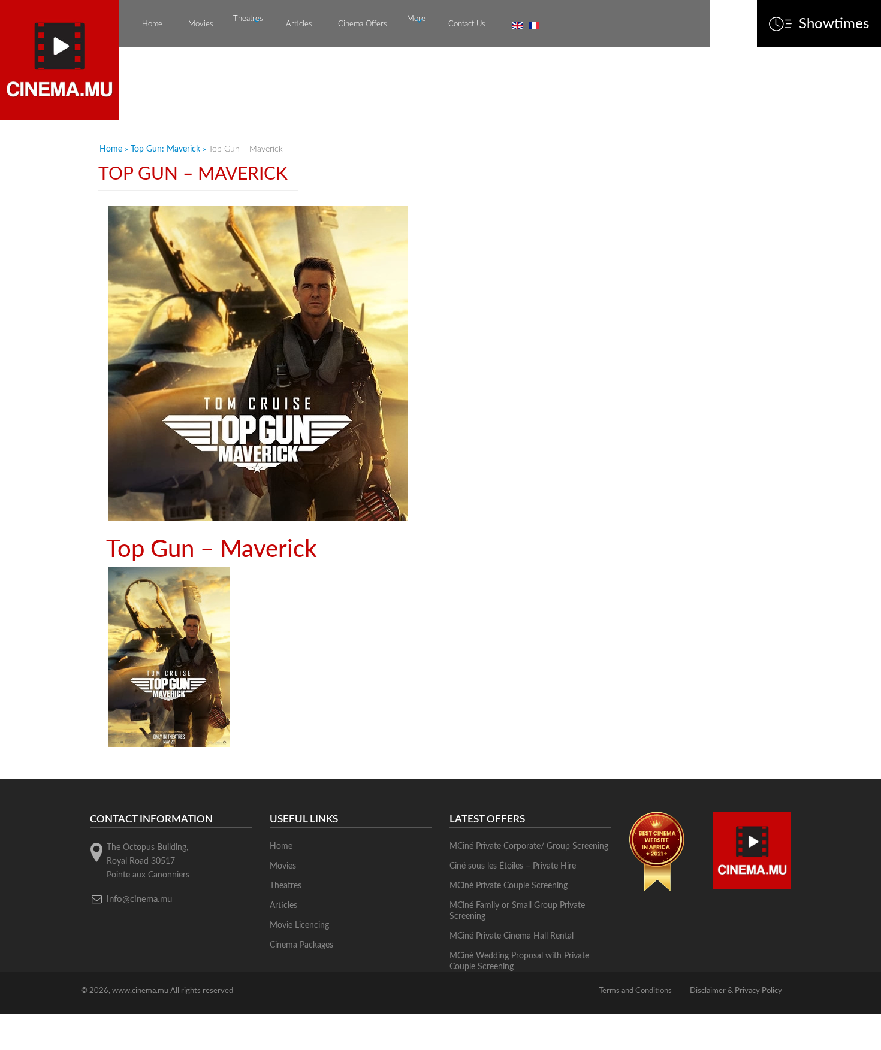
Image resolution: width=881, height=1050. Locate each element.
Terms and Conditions (635, 991)
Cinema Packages (301, 945)
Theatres (248, 19)
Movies (200, 24)
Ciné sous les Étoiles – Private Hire (512, 866)
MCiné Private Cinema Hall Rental (511, 936)
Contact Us (466, 24)
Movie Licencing (299, 925)
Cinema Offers (362, 24)
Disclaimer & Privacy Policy (736, 991)
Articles (299, 24)
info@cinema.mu (139, 899)
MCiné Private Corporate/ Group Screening (528, 846)
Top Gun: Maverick (165, 149)
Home (152, 24)
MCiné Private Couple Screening (508, 886)
